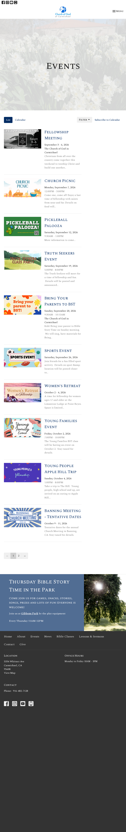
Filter (83, 120)
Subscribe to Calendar (107, 120)
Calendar (20, 120)
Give (23, 644)
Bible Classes (65, 636)
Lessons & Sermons (91, 636)
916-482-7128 (20, 691)
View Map (9, 673)
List (8, 120)
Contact (9, 644)
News (48, 636)
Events (34, 636)
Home (8, 636)
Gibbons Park (29, 613)
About (21, 636)
